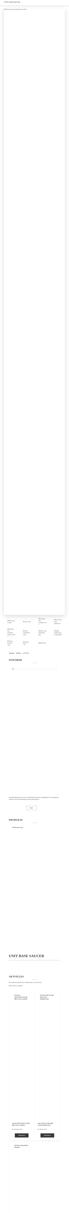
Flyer (31, 808)
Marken (18, 653)
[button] (64, 3)
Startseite (11, 653)
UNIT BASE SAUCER (26, 956)
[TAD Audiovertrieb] (12, 3)
